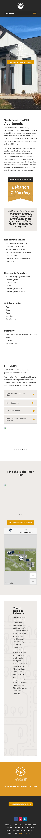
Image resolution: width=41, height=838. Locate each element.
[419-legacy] (20, 486)
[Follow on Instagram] (20, 819)
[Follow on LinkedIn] (25, 819)
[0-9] (20, 429)
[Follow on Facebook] (16, 819)
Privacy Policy (25, 833)
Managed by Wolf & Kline (20, 804)
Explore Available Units (20, 62)
